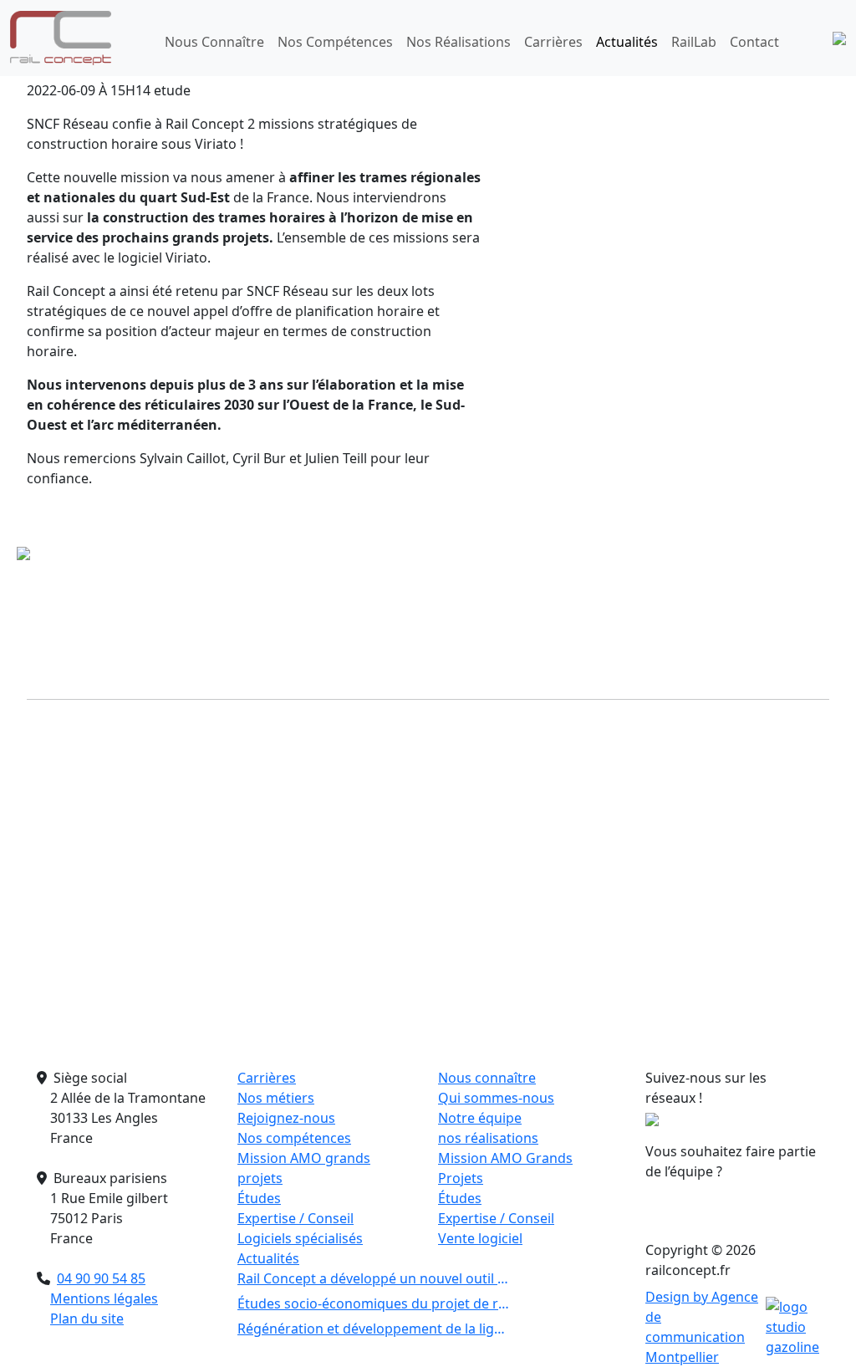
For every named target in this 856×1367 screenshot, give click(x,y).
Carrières (553, 42)
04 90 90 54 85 (101, 1278)
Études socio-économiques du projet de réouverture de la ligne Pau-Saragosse (373, 1303)
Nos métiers (275, 1098)
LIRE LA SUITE (178, 1035)
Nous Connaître (214, 42)
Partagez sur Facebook (463, 712)
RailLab (693, 42)
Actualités (627, 42)
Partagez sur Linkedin (768, 712)
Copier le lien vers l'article (318, 712)
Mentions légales (104, 1298)
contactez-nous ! (568, 1052)
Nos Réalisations (458, 42)
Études (259, 1198)
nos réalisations (488, 1138)
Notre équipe (480, 1118)
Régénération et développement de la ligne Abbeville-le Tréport (373, 1328)
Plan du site (87, 1318)
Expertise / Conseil (295, 1218)
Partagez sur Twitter (609, 712)
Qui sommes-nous (496, 1098)
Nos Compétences (335, 42)
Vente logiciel (480, 1238)
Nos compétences (294, 1138)
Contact (754, 42)
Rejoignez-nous (286, 1118)
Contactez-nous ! (732, 1210)
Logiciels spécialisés (300, 1238)
